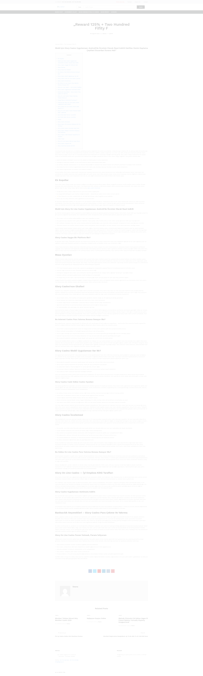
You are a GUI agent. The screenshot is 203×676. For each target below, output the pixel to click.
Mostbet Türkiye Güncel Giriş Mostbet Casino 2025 (66, 619)
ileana (104, 33)
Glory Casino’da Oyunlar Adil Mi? (66, 145)
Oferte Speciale (120, 2)
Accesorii (114, 12)
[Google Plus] (122, 661)
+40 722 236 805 (66, 2)
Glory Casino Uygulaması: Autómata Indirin (69, 89)
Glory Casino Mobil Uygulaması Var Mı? (68, 76)
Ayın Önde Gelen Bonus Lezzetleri (67, 114)
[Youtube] (125, 661)
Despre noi (137, 2)
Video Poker (61, 138)
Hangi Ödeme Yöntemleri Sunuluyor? (67, 100)
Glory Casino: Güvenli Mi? (64, 143)
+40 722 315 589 (76, 2)
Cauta (140, 7)
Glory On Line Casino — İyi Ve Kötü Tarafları (69, 87)
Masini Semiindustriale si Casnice (89, 12)
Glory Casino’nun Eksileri (64, 69)
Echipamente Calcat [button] (71, 12)
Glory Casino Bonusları (64, 121)
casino (111, 33)
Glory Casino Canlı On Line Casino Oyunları (69, 78)
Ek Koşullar (61, 58)
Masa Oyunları (61, 67)
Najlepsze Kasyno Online (96, 618)
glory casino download (94, 188)
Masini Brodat (105, 12)
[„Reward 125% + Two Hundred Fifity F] (90, 571)
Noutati (130, 2)
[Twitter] (120, 661)
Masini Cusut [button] (59, 12)
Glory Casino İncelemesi (64, 80)
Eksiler (59, 119)
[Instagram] (127, 661)
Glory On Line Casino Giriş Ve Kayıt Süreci (69, 141)
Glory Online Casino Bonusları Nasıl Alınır (68, 128)
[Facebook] (117, 661)
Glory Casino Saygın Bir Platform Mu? (68, 65)
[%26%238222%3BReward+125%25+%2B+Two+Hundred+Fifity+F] (95, 571)
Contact (146, 2)
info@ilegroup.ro (59, 662)
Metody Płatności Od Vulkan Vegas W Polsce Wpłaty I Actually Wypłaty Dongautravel (133, 620)
